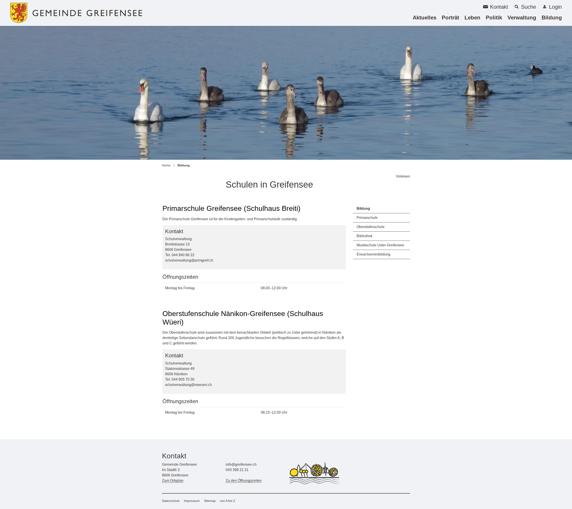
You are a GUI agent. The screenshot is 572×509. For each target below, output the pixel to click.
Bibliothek (364, 236)
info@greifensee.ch (241, 464)
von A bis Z (227, 501)
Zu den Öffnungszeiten (244, 480)
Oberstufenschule (371, 227)
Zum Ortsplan (172, 480)
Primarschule (367, 218)
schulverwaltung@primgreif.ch (189, 260)
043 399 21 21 (237, 470)
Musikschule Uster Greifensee (380, 245)
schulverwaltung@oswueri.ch (188, 385)
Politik (494, 18)
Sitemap (210, 501)
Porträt (450, 18)
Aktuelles (424, 18)
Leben (472, 18)
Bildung (552, 17)
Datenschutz (171, 501)
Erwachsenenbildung (373, 254)
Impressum (192, 501)
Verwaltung (521, 18)
